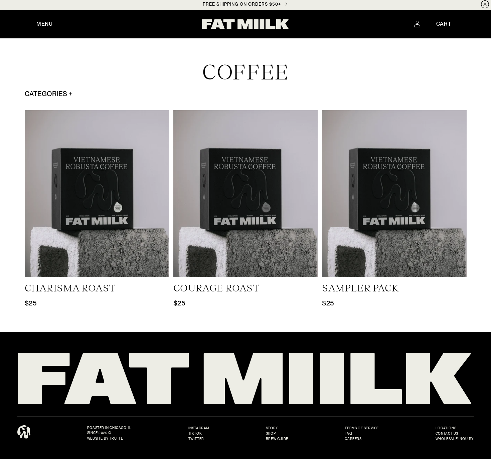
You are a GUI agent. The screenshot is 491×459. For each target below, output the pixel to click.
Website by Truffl (105, 438)
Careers (353, 439)
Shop (271, 433)
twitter (196, 439)
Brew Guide (277, 439)
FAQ (348, 433)
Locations (446, 428)
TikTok (195, 433)
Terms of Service (362, 428)
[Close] (485, 5)
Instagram (198, 428)
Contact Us (447, 433)
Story (272, 428)
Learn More (97, 270)
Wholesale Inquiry (455, 439)
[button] (44, 24)
